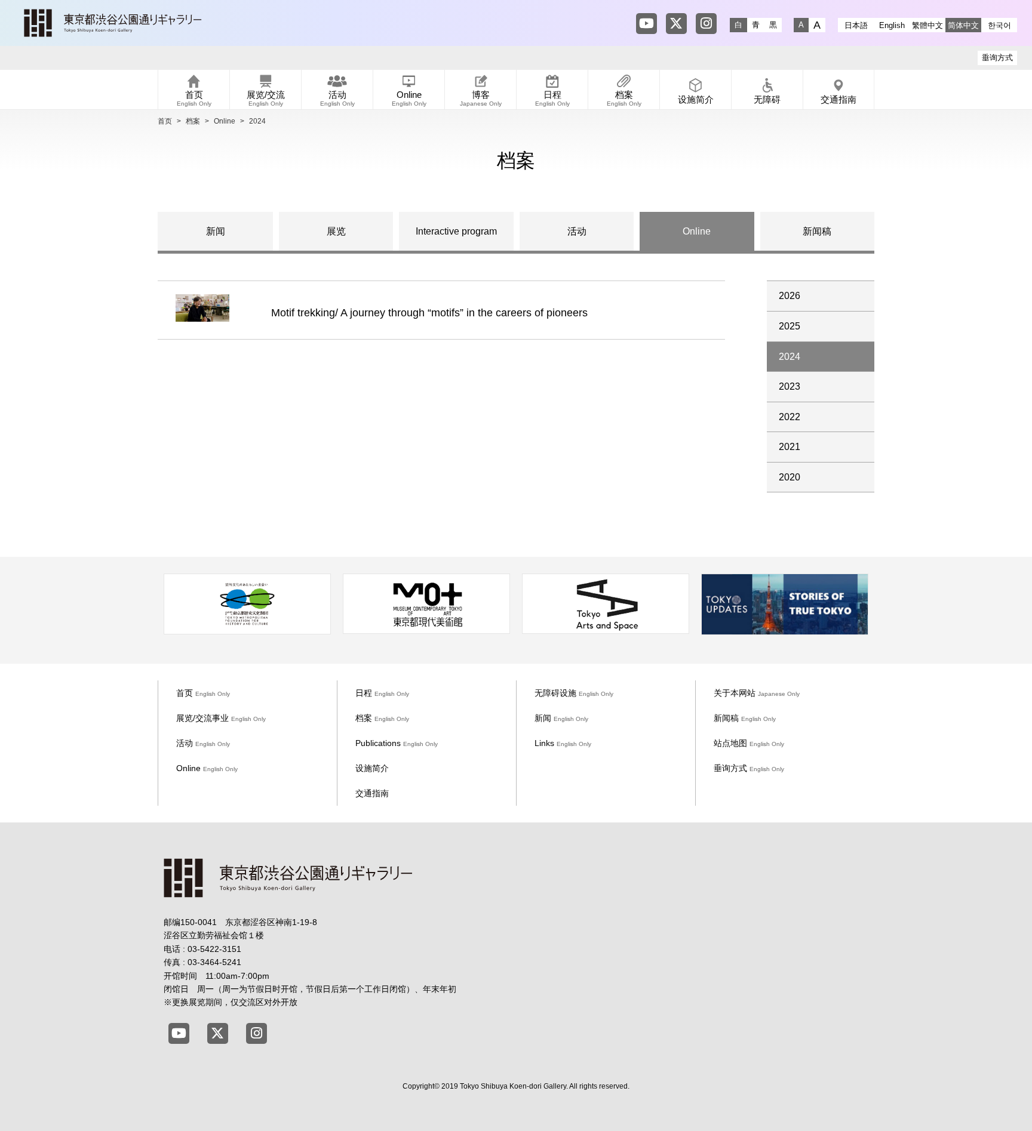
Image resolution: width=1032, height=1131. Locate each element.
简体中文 (963, 25)
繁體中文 (927, 25)
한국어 (999, 25)
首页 (165, 121)
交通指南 (372, 793)
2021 (789, 447)
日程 (382, 693)
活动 (576, 231)
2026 (789, 296)
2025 (789, 326)
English (892, 25)
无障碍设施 (574, 693)
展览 (336, 231)
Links (563, 743)
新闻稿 (817, 231)
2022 (789, 417)
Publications (396, 743)
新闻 (215, 231)
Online (224, 121)
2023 (789, 386)
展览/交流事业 (221, 718)
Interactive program (456, 231)
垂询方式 (997, 57)
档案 (193, 121)
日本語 (856, 25)
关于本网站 (757, 693)
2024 (789, 357)
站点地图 (749, 743)
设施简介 (372, 768)
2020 (789, 477)
